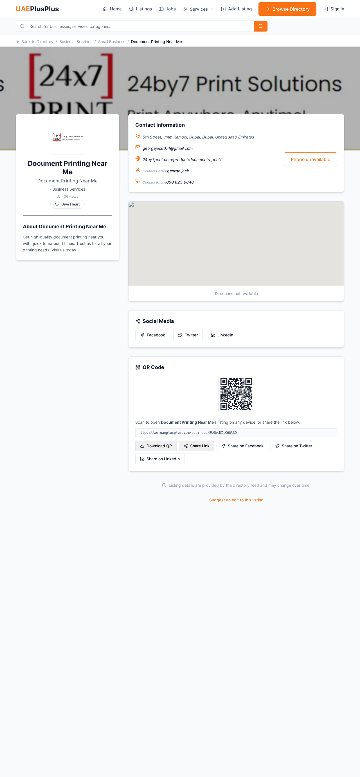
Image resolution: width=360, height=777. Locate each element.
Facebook (156, 334)
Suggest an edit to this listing (236, 499)
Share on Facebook (246, 445)
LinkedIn (225, 334)
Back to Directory (37, 41)
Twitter (191, 334)
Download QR (159, 445)
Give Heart (70, 204)
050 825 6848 (180, 182)
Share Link (200, 445)
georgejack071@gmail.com (168, 148)
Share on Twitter (297, 445)
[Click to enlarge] (236, 394)
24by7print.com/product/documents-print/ (182, 159)
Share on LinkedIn (163, 458)
